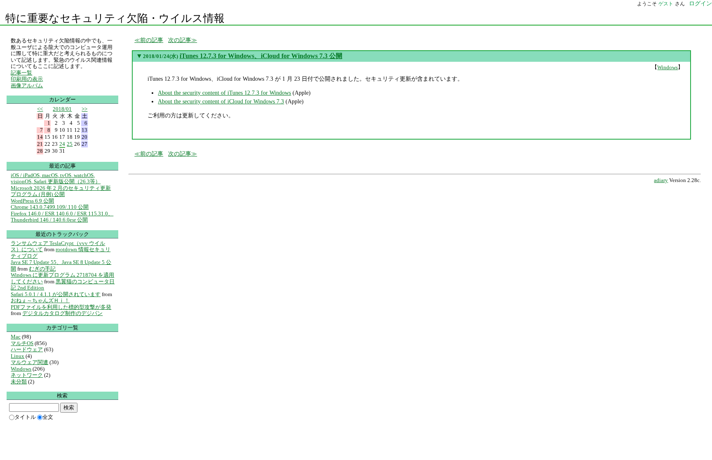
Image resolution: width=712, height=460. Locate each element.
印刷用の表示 (27, 79)
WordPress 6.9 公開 (32, 201)
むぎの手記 (42, 269)
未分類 (19, 381)
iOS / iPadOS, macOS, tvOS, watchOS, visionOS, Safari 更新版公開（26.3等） (56, 178)
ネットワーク (27, 375)
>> (84, 109)
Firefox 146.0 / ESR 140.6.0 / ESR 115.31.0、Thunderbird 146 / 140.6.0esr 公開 (62, 216)
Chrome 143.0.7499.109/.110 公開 (50, 207)
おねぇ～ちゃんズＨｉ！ (40, 300)
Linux (17, 356)
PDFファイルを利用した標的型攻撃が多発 (61, 307)
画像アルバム (27, 85)
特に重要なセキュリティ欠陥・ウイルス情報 (115, 18)
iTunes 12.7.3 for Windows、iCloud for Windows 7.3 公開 (261, 55)
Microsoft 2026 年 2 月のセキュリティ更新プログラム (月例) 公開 (61, 191)
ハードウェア (27, 349)
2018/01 (62, 109)
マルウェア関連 (29, 362)
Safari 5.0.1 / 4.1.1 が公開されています (56, 294)
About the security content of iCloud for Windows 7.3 (221, 101)
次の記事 (179, 40)
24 (62, 144)
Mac (16, 337)
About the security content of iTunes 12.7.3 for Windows (224, 92)
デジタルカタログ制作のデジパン (62, 313)
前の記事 (151, 40)
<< (40, 109)
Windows (667, 67)
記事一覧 (21, 73)
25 (70, 144)
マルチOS (22, 343)
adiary (661, 180)
